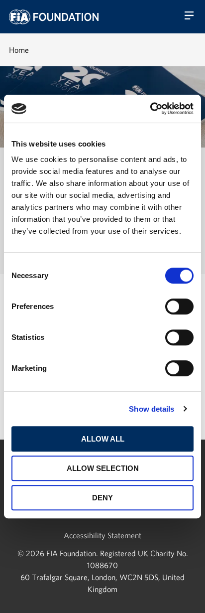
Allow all (102, 439)
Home (19, 49)
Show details (151, 409)
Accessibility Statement (102, 535)
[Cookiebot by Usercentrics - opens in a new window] (150, 108)
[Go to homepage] (54, 16)
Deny (102, 497)
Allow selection (103, 468)
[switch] (179, 306)
